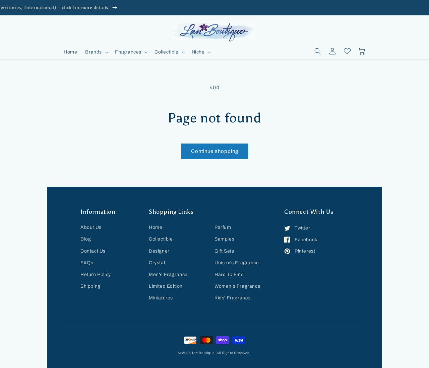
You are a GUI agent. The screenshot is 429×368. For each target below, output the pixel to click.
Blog (85, 239)
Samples (224, 239)
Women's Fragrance (237, 286)
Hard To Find (229, 274)
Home (155, 227)
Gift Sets (224, 251)
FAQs (86, 262)
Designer (159, 251)
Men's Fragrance (168, 274)
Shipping (90, 286)
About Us (91, 227)
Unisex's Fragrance (236, 262)
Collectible (161, 239)
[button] (96, 52)
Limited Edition (166, 286)
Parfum (222, 227)
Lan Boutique (203, 353)
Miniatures (161, 297)
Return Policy (95, 274)
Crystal (157, 262)
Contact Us (93, 251)
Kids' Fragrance (232, 297)
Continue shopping (214, 151)
